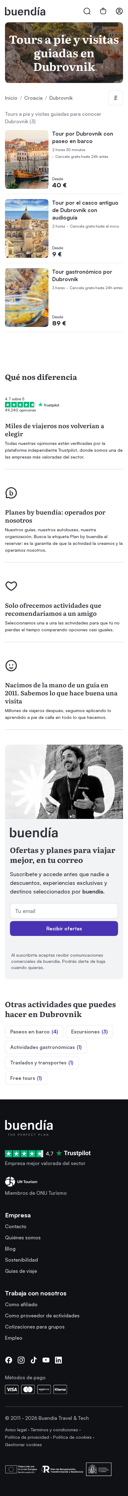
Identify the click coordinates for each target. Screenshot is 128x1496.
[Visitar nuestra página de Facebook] (8, 1360)
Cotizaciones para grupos (35, 1327)
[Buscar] (87, 11)
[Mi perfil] (119, 11)
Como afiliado (21, 1304)
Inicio (11, 98)
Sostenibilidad (21, 1260)
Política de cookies (72, 1437)
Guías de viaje (21, 1271)
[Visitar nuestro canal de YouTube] (46, 1360)
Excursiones (89, 1031)
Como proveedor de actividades (42, 1315)
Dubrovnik (61, 98)
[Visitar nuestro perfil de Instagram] (21, 1360)
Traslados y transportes (41, 1062)
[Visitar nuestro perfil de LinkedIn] (58, 1360)
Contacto (15, 1226)
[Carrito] (103, 11)
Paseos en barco (34, 1031)
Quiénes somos (23, 1237)
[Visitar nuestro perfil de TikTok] (33, 1360)
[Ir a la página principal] (64, 1128)
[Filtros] (115, 97)
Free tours (26, 1078)
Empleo (13, 1338)
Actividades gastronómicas (46, 1047)
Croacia (33, 98)
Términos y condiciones (54, 1429)
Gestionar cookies (23, 1444)
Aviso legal (16, 1429)
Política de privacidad (27, 1437)
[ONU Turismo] (64, 1182)
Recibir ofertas (64, 928)
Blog (10, 1249)
